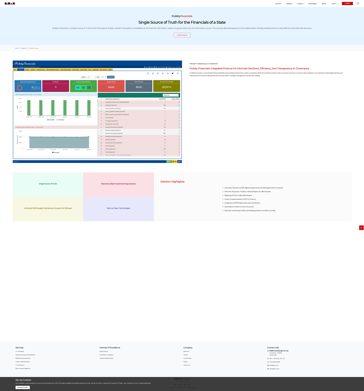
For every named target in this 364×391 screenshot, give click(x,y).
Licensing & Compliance (107, 355)
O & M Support (20, 365)
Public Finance (104, 351)
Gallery (185, 361)
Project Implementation (23, 361)
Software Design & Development (25, 355)
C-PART (347, 3)
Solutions (23, 48)
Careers (185, 355)
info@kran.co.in (273, 365)
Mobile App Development (23, 358)
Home (16, 48)
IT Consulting (20, 351)
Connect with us (182, 35)
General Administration (106, 358)
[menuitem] (334, 3)
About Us (186, 351)
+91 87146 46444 (274, 362)
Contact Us (186, 365)
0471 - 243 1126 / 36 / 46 (276, 358)
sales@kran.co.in (274, 368)
